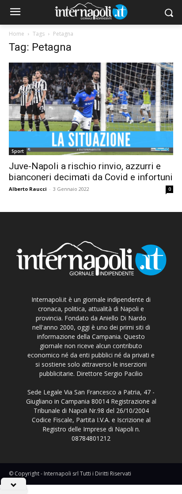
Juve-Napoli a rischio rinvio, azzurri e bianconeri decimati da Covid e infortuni (91, 171)
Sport (17, 151)
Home (16, 33)
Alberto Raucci (28, 189)
